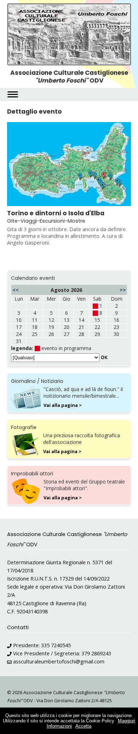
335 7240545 (56, 645)
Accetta (83, 726)
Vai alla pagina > (63, 405)
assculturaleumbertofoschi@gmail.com (58, 661)
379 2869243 (96, 653)
